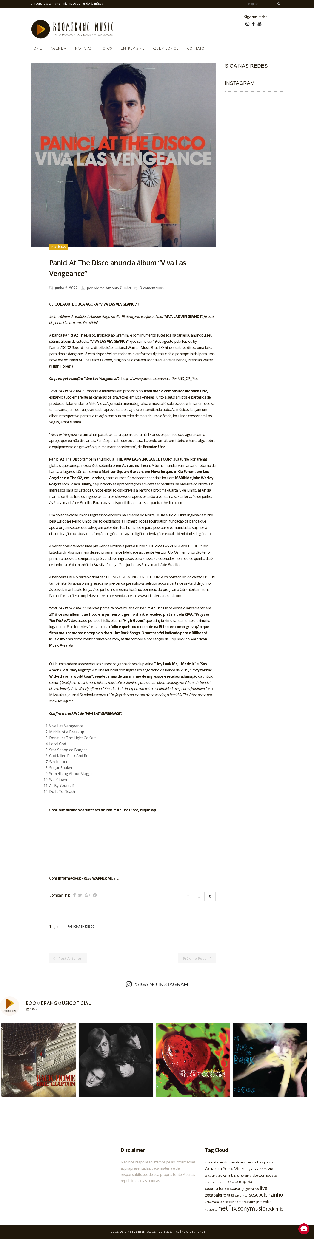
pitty (261, 1162)
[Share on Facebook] (74, 895)
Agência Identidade (190, 1231)
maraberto (211, 1209)
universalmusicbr (215, 1182)
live (263, 1188)
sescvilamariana (213, 1175)
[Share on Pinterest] (95, 895)
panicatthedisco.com (167, 502)
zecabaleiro (215, 1195)
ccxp (274, 1175)
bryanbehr (252, 1169)
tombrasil (252, 1162)
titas (230, 1195)
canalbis (229, 1175)
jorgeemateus (250, 1189)
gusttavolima (244, 1175)
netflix (227, 1208)
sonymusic (251, 1208)
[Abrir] (38, 1060)
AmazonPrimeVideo (225, 1168)
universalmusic (214, 1202)
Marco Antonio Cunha (112, 288)
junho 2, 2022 (66, 288)
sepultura (249, 1202)
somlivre (266, 1168)
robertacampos (261, 1175)
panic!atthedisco (81, 926)
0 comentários (152, 288)
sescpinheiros (234, 1201)
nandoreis (238, 1162)
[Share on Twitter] (80, 895)
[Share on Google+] (88, 895)
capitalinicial (241, 1195)
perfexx (268, 1162)
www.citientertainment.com (159, 595)
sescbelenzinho (266, 1194)
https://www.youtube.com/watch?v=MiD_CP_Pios (159, 378)
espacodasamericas (217, 1162)
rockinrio (274, 1209)
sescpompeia (239, 1182)
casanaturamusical (223, 1188)
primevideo (263, 1201)
